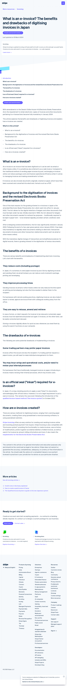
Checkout (22, 579)
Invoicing (20, 9)
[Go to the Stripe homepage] (5, 565)
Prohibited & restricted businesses (54, 586)
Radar (20, 616)
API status (38, 655)
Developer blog (39, 665)
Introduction (7, 78)
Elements (22, 592)
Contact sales (19, 523)
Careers (53, 607)
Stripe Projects (39, 662)
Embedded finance (40, 579)
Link (20, 604)
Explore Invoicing (8, 544)
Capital (21, 577)
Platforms (38, 594)
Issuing (21, 601)
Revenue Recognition (25, 618)
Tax (20, 623)
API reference (39, 653)
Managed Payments (25, 606)
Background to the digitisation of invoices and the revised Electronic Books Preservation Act (33, 85)
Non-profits (38, 618)
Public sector (39, 623)
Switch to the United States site (32, 682)
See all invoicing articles (10, 480)
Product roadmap (56, 605)
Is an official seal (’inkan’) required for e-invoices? (18, 94)
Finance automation (41, 582)
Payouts (21, 614)
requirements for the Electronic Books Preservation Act (24, 434)
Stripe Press (54, 612)
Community (54, 575)
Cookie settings (56, 595)
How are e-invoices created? (12, 97)
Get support (54, 622)
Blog (52, 572)
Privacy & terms (56, 582)
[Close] (64, 677)
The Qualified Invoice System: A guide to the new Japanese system (26, 491)
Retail (36, 625)
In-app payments (40, 587)
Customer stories (56, 570)
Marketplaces (39, 589)
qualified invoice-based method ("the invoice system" (22, 398)
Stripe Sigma (23, 621)
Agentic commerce (40, 572)
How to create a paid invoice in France (17, 488)
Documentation (39, 650)
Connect (21, 584)
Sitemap (53, 593)
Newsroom (54, 610)
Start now (7, 523)
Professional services (41, 620)
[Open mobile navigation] (63, 3)
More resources (9, 9)
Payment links (23, 609)
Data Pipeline (23, 589)
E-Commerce (39, 577)
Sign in (53, 631)
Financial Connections (25, 594)
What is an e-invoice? (9, 81)
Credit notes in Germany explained (16, 486)
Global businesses (40, 584)
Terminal (21, 626)
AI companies (39, 599)
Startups (37, 570)
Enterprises (38, 567)
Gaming (37, 604)
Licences (53, 591)
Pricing (21, 567)
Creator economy (40, 601)
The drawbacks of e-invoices (12, 91)
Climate (21, 582)
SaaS (36, 597)
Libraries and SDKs (40, 660)
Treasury (21, 628)
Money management (41, 592)
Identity (21, 597)
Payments (22, 611)
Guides (53, 567)
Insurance (38, 611)
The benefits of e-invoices (11, 88)
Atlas (20, 570)
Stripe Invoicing (8, 422)
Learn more (6, 52)
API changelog (39, 657)
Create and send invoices (12, 33)
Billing (20, 575)
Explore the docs (40, 544)
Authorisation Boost (25, 572)
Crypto (21, 587)
